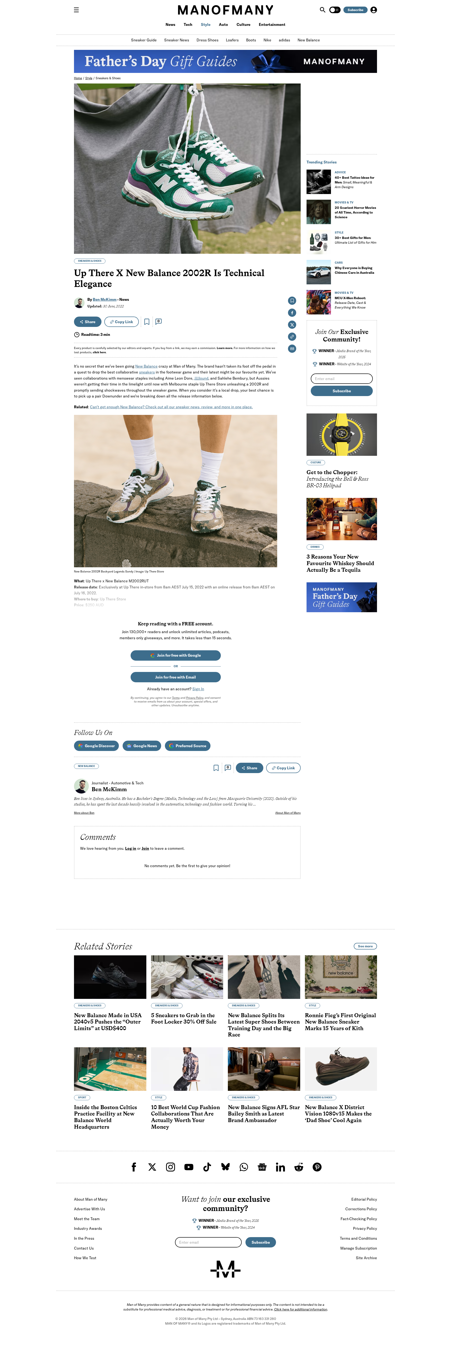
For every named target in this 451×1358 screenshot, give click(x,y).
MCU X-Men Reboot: (350, 303)
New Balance (309, 40)
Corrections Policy (361, 1209)
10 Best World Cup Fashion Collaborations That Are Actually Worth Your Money (185, 1117)
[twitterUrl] (152, 1167)
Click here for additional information (300, 1309)
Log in (130, 848)
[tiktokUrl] (207, 1167)
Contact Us (84, 1248)
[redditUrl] (298, 1167)
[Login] (373, 10)
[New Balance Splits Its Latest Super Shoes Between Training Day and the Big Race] (264, 977)
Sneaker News (176, 40)
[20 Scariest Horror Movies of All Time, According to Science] (319, 212)
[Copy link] (294, 248)
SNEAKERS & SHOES (89, 260)
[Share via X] (294, 227)
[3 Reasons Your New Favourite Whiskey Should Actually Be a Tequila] (342, 519)
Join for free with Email (175, 677)
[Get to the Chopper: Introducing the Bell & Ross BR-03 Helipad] (342, 434)
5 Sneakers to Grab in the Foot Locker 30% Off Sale (184, 1018)
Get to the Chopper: (338, 478)
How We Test (85, 1257)
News (170, 24)
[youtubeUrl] (188, 1167)
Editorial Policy (364, 1199)
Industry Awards (88, 1228)
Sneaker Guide (144, 40)
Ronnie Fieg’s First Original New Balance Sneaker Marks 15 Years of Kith (340, 1022)
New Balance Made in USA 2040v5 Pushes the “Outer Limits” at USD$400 (108, 1022)
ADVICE (340, 172)
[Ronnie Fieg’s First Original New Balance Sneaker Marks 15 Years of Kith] (341, 977)
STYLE (339, 232)
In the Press (84, 1238)
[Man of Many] (225, 1269)
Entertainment (272, 24)
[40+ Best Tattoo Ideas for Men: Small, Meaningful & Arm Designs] (319, 182)
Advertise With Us (89, 1209)
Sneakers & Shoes (108, 78)
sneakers (147, 372)
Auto (223, 24)
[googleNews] (262, 1167)
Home (78, 78)
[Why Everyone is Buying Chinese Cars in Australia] (319, 272)
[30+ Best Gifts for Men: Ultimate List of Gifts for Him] (319, 242)
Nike (267, 40)
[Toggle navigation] (78, 10)
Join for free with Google (179, 655)
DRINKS (315, 546)
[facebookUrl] (133, 1167)
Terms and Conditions (358, 1238)
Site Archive (366, 1257)
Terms (176, 697)
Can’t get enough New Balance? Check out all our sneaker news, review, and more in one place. (171, 407)
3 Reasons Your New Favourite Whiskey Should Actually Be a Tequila (340, 563)
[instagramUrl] (170, 1167)
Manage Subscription (358, 1248)
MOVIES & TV (344, 202)
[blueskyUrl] (225, 1167)
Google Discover (100, 745)
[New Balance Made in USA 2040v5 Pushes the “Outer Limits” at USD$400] (110, 977)
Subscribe (355, 10)
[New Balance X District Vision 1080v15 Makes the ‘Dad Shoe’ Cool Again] (341, 1069)
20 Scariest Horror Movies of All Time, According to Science (355, 212)
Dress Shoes (207, 40)
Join (145, 848)
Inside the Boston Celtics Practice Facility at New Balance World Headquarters (105, 1117)
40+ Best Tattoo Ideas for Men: (354, 182)
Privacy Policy (194, 697)
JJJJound (201, 378)
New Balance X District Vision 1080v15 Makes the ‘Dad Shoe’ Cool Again (338, 1114)
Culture (243, 24)
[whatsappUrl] (243, 1167)
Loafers (232, 40)
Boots (251, 40)
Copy (124, 321)
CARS (339, 262)
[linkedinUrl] (280, 1167)
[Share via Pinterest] (294, 238)
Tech (188, 24)
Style (205, 24)
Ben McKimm (105, 299)
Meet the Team (87, 1218)
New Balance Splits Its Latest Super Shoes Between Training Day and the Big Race (264, 1025)
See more (365, 946)
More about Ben (84, 812)
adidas (284, 40)
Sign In (198, 689)
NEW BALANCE (86, 766)
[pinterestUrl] (317, 1167)
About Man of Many (288, 812)
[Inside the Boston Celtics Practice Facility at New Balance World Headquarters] (110, 1069)
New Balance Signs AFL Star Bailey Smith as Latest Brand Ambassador (264, 1114)
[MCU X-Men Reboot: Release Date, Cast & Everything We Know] (319, 302)
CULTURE (316, 462)
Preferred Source (191, 745)
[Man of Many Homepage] (225, 10)
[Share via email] (292, 349)
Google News (145, 745)
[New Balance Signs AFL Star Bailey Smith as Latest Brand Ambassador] (264, 1069)
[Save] (147, 322)
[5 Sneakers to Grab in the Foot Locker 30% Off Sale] (187, 977)
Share (90, 321)
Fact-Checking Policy (359, 1218)
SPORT (82, 1097)
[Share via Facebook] (294, 217)
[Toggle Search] (323, 10)
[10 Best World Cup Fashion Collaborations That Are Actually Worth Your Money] (187, 1069)
